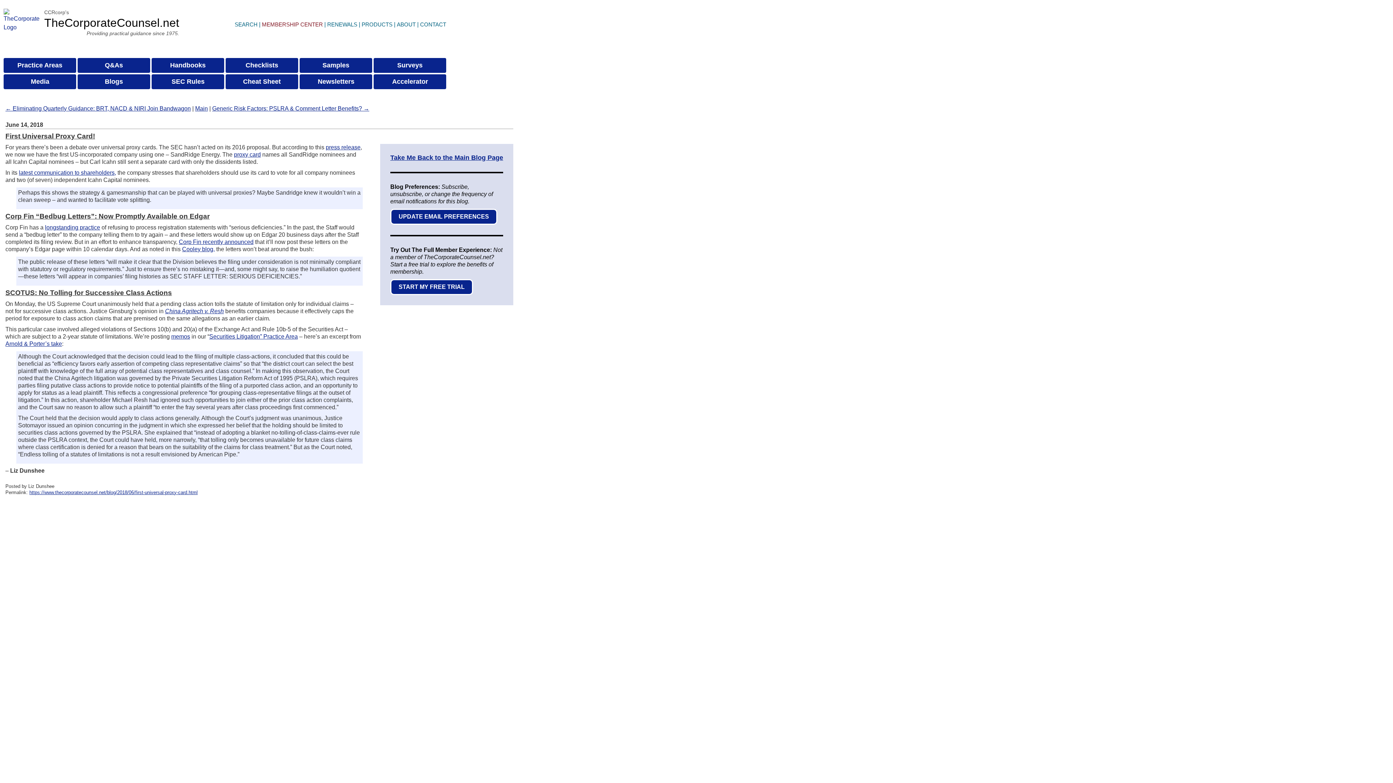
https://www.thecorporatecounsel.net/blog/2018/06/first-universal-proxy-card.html (113, 492)
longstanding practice (72, 227)
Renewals (342, 24)
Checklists (262, 65)
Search (246, 24)
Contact (433, 24)
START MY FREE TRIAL (432, 287)
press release (343, 147)
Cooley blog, (198, 249)
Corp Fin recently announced (216, 242)
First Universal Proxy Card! (50, 136)
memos (180, 337)
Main (201, 108)
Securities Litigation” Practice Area (253, 337)
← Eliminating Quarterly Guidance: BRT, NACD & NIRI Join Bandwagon (98, 108)
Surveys (410, 65)
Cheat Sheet (262, 81)
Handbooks (188, 65)
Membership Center (292, 24)
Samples (335, 65)
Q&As (114, 65)
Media (40, 81)
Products (377, 24)
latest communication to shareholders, (67, 173)
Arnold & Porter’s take (33, 344)
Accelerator (410, 81)
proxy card (247, 155)
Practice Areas (39, 65)
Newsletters (336, 81)
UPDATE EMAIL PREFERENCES (444, 217)
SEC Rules (188, 81)
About (406, 24)
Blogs (114, 81)
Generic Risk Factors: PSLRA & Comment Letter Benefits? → (290, 108)
